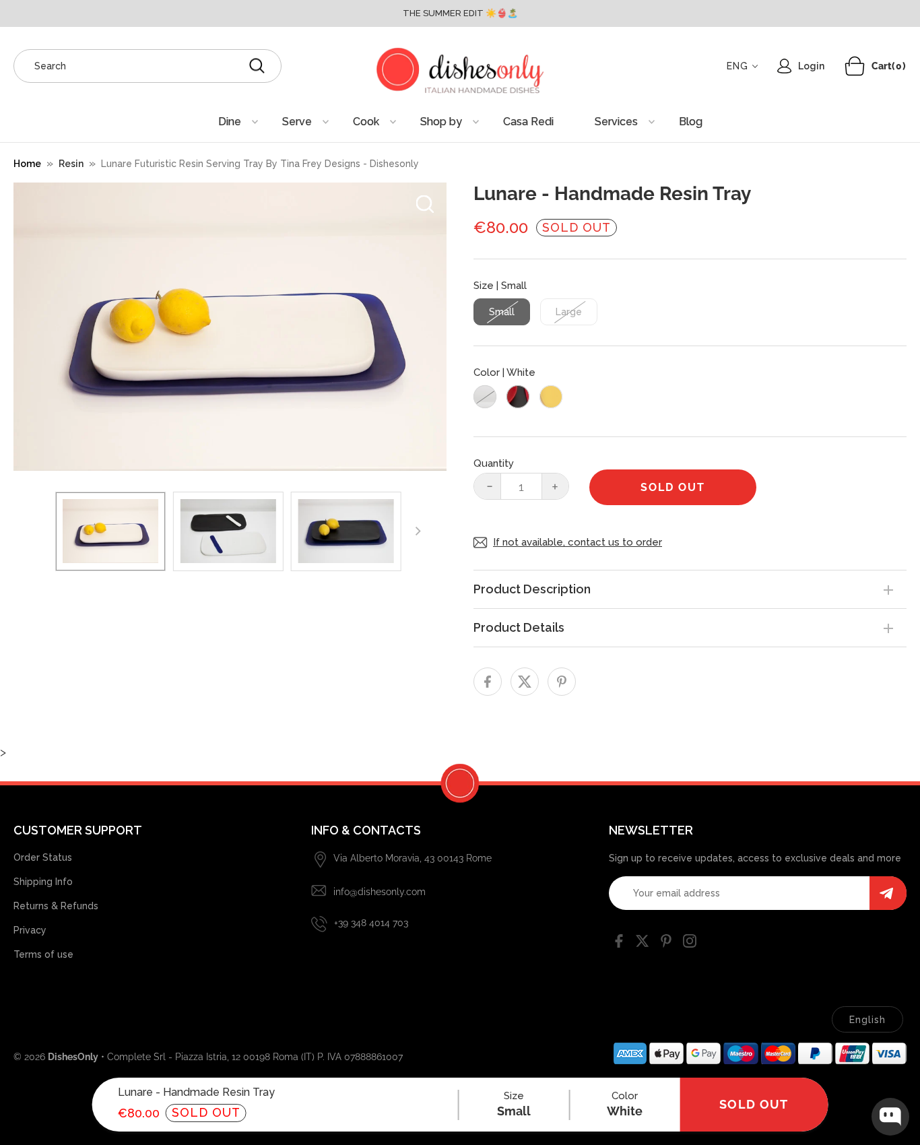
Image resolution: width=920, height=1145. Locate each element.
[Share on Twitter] (525, 681)
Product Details (518, 627)
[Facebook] (619, 944)
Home (27, 163)
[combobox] (147, 66)
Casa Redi (528, 121)
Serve (297, 121)
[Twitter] (642, 944)
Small (502, 311)
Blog (690, 121)
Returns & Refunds (55, 906)
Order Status (42, 857)
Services (616, 121)
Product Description (532, 589)
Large (569, 311)
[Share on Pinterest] (562, 681)
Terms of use (43, 954)
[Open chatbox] (890, 1117)
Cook (366, 121)
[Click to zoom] (425, 204)
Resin (71, 163)
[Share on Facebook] (487, 681)
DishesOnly (73, 1056)
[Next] (417, 531)
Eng (737, 66)
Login (811, 66)
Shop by (441, 121)
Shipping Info (43, 881)
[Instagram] (689, 944)
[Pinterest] (666, 944)
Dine (229, 121)
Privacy (29, 930)
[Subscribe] (888, 893)
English (867, 1019)
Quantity (493, 463)
